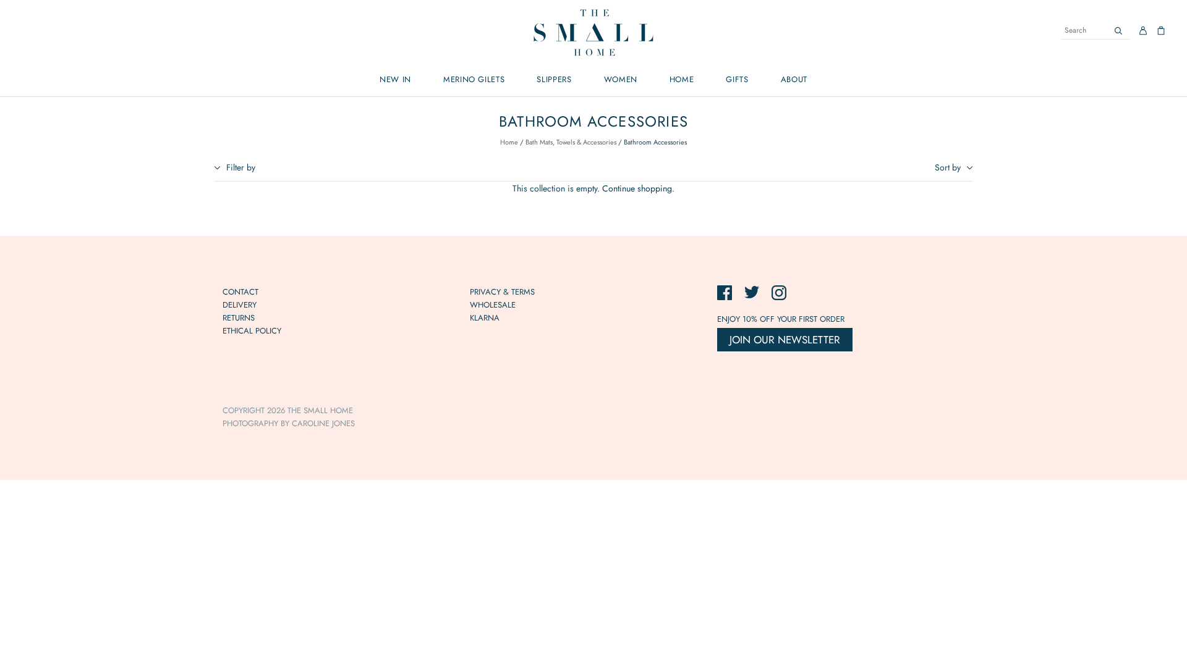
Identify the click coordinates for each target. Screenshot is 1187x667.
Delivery (240, 305)
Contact (240, 292)
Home (509, 142)
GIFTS (737, 79)
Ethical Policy (252, 331)
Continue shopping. (638, 188)
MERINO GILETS (473, 79)
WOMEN (620, 79)
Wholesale (493, 305)
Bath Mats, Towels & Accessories (570, 142)
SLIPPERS (554, 79)
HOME (682, 79)
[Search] (1118, 31)
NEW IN (395, 79)
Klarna (485, 318)
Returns (239, 318)
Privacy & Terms (502, 292)
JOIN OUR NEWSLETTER (785, 339)
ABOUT (794, 79)
